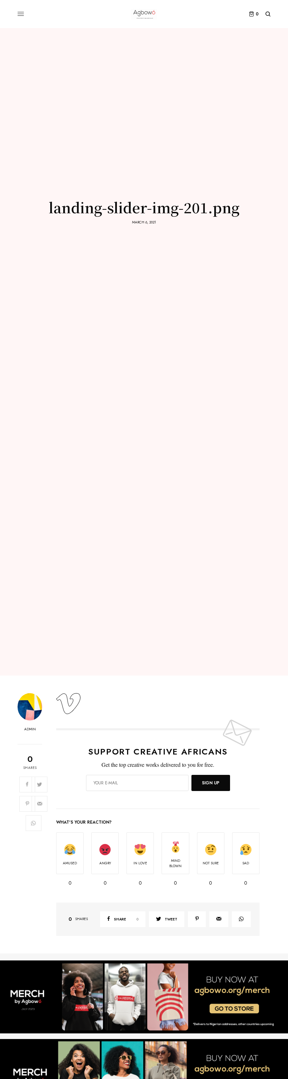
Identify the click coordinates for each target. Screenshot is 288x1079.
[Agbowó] (144, 14)
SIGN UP (211, 783)
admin (30, 729)
